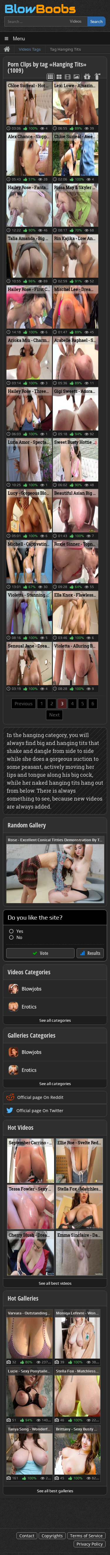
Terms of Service (86, 1536)
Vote (44, 953)
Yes (19, 931)
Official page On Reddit (40, 1097)
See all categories (55, 1020)
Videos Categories (29, 972)
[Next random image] (99, 869)
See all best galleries (55, 1490)
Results (93, 953)
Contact (26, 1536)
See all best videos (55, 1283)
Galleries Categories (31, 1035)
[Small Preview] (50, 76)
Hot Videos (20, 1127)
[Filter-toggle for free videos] (87, 76)
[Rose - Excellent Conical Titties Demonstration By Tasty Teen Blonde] (55, 869)
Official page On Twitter (39, 1110)
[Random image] (50, 1337)
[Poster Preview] (76, 77)
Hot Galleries (23, 1298)
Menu (19, 38)
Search (96, 21)
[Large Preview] (59, 77)
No (19, 937)
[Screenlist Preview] (67, 77)
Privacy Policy (90, 1544)
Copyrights (52, 1536)
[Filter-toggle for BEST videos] (98, 76)
